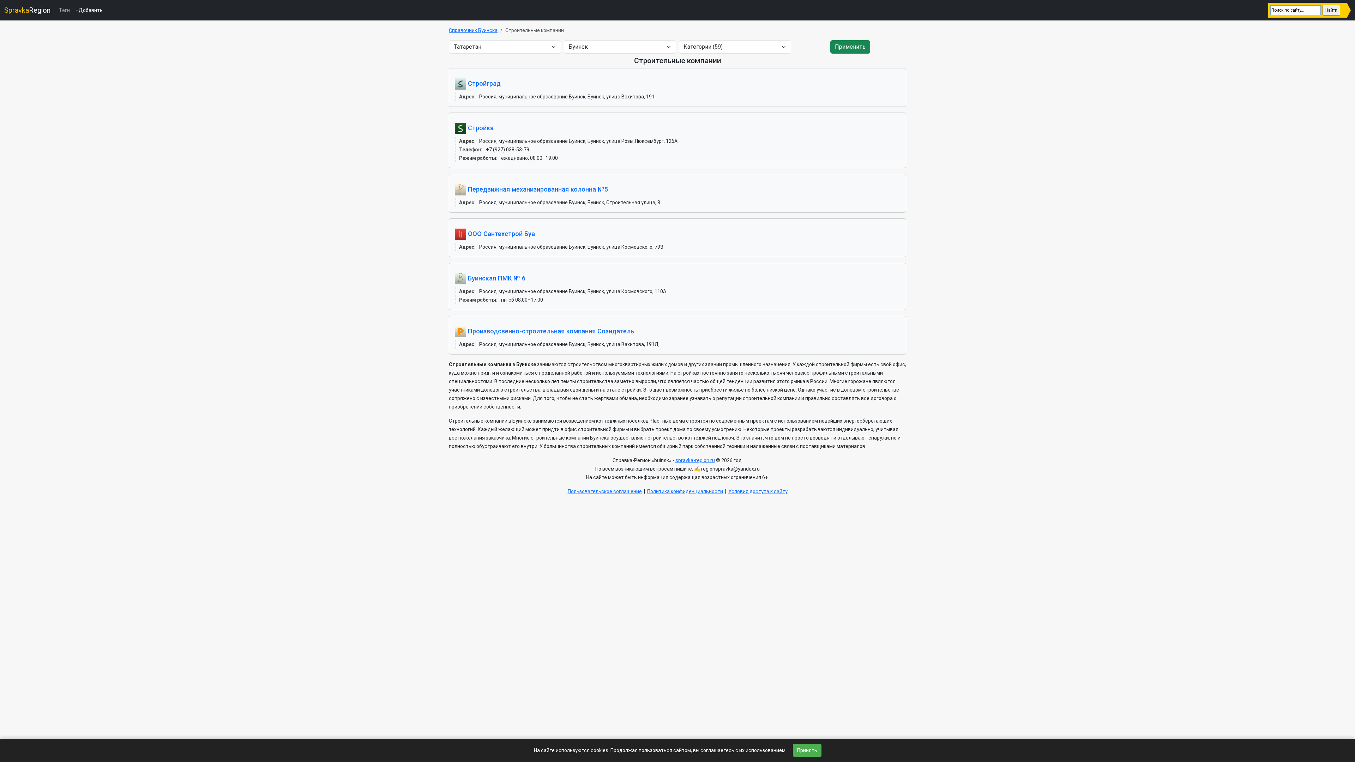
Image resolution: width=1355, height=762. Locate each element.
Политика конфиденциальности (685, 491)
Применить (850, 46)
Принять (807, 750)
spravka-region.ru (695, 460)
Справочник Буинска (473, 30)
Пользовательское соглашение (605, 491)
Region (27, 10)
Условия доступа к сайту (758, 491)
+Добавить (89, 10)
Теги (64, 10)
